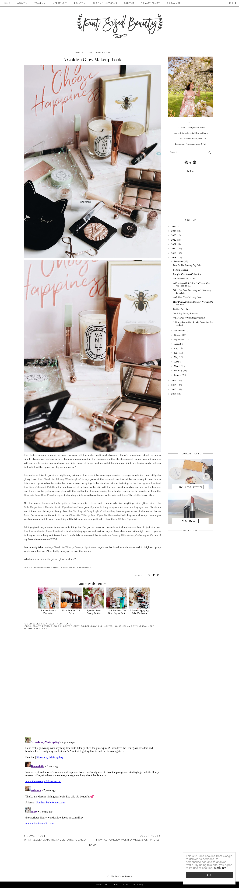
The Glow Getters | (190, 487)
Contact (129, 3)
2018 (173, 257)
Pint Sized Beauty (123, 876)
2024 (173, 230)
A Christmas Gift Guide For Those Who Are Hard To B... (191, 284)
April (176, 361)
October (178, 335)
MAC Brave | (190, 521)
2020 (173, 248)
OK (209, 875)
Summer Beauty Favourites (48, 612)
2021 (173, 244)
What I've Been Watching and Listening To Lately (192, 292)
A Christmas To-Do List (184, 278)
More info (220, 867)
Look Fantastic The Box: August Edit (116, 612)
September (179, 339)
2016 (173, 384)
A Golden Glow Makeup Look (187, 297)
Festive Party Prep (181, 308)
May (176, 357)
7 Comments (64, 624)
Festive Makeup (180, 269)
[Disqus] (92, 686)
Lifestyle (59, 3)
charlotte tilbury (69, 626)
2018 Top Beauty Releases (185, 313)
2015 (173, 389)
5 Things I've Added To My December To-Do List (193, 324)
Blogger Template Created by (119, 885)
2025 (173, 226)
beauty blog (49, 626)
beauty (37, 626)
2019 (173, 253)
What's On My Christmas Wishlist (189, 317)
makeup (38, 628)
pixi (46, 628)
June (176, 352)
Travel (39, 3)
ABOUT (21, 3)
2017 (173, 380)
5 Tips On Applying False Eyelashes (139, 612)
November (179, 330)
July (176, 348)
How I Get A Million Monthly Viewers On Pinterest (193, 303)
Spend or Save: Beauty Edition (94, 612)
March (177, 366)
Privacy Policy (150, 3)
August (177, 343)
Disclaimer (174, 3)
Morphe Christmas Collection (187, 274)
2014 (173, 393)
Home (6, 3)
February (178, 370)
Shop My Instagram (105, 3)
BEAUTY (79, 3)
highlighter (105, 626)
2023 (173, 235)
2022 (173, 239)
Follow (190, 170)
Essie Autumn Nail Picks (71, 612)
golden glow (89, 626)
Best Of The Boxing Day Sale (187, 265)
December (179, 261)
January (177, 374)
